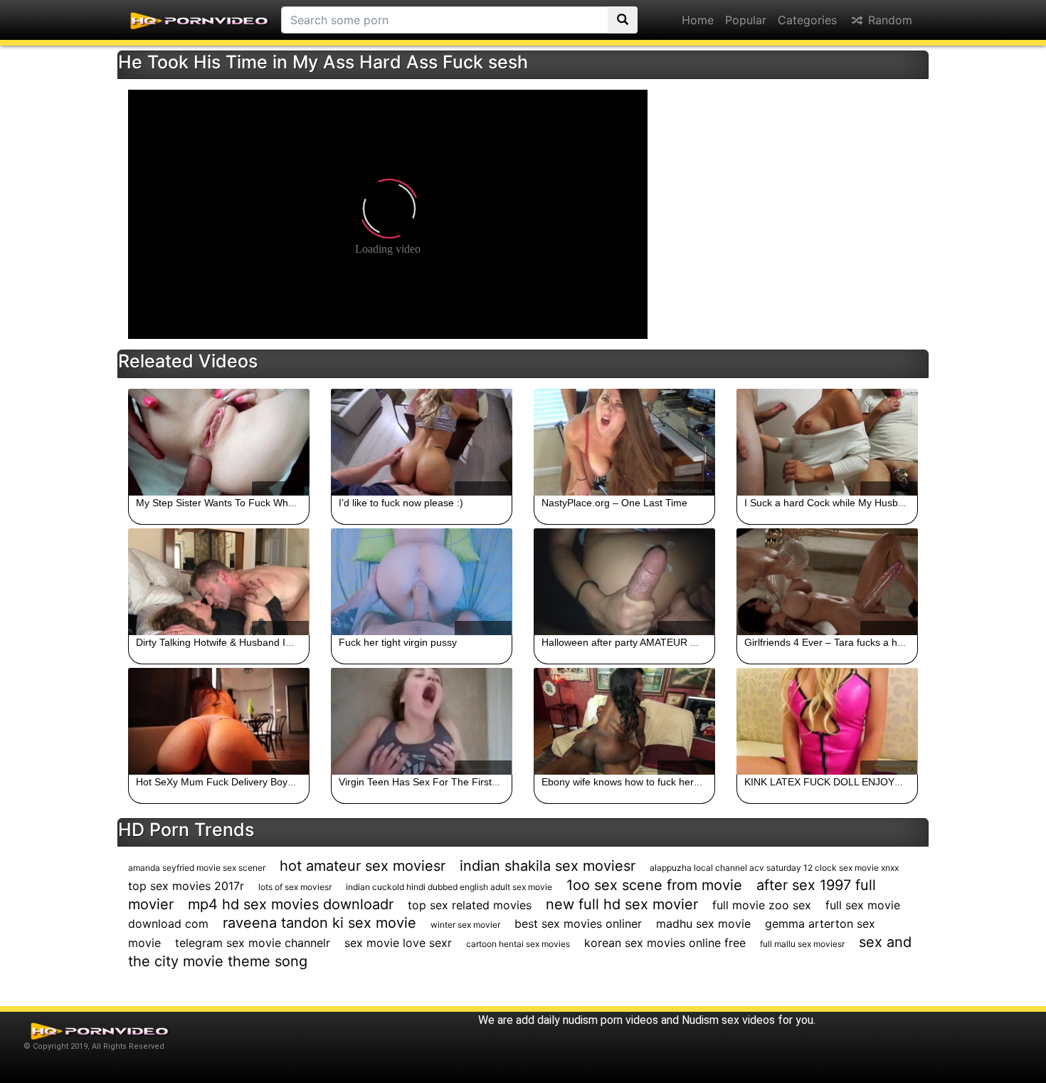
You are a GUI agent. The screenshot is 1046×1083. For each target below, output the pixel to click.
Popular (745, 20)
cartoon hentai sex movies (518, 943)
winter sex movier (465, 924)
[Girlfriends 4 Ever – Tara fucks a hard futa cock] (827, 581)
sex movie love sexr (398, 943)
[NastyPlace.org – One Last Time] (624, 442)
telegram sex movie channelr (252, 943)
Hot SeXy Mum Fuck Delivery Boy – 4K (223, 782)
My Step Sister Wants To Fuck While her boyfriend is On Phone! (279, 502)
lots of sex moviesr (295, 886)
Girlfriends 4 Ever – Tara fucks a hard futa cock (850, 642)
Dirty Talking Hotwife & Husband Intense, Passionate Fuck (266, 642)
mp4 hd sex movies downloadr (290, 904)
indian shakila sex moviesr (547, 865)
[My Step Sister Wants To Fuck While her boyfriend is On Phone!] (219, 442)
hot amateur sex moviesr (362, 865)
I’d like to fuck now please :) (401, 502)
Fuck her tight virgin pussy (398, 642)
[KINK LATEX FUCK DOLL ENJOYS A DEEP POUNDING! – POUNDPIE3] (827, 721)
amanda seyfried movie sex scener (196, 867)
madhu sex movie (703, 923)
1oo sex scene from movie (654, 885)
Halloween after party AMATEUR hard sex (635, 642)
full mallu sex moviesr (802, 943)
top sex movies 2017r (186, 886)
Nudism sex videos (728, 1020)
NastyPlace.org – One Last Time (614, 502)
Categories (807, 20)
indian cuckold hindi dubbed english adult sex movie (449, 886)
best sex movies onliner (578, 923)
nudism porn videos (610, 1020)
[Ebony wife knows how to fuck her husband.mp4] (624, 721)
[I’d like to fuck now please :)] (421, 442)
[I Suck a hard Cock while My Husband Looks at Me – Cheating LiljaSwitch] (827, 442)
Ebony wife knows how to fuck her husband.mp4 (650, 782)
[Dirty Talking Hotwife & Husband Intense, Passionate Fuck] (219, 581)
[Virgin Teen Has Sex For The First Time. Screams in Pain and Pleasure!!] (421, 721)
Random (888, 20)
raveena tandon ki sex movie (319, 922)
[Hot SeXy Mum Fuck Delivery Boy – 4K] (219, 721)
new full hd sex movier (622, 904)
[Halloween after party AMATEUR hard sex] (624, 581)
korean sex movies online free (665, 943)
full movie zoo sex (761, 905)
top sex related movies (470, 905)
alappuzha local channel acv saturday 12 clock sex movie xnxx (774, 867)
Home (698, 20)
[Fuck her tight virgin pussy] (421, 581)
